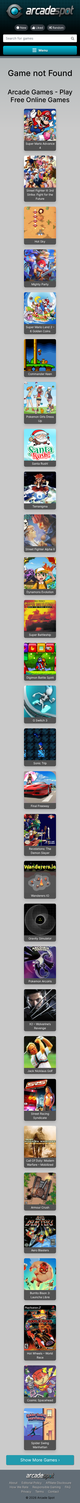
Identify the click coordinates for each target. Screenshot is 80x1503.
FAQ (68, 1487)
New (22, 27)
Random (58, 27)
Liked (39, 27)
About (13, 1482)
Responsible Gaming (46, 1487)
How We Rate (19, 1487)
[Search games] (73, 38)
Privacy (26, 1491)
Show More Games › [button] (40, 1460)
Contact (53, 1491)
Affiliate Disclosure (58, 1482)
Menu (43, 50)
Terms (39, 1491)
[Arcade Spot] (40, 12)
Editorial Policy (32, 1482)
